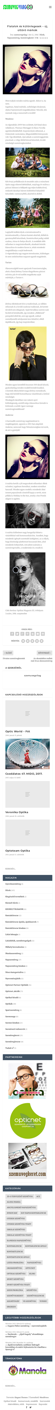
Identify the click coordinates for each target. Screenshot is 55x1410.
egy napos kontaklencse (33, 1213)
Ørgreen (11, 1307)
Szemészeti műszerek (15, 1029)
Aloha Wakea (13, 1202)
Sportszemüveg (12, 1010)
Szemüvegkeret (27, 38)
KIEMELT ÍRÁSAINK (14, 909)
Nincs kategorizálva (14, 972)
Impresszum (31, 1404)
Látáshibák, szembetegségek (18, 941)
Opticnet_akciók (12, 991)
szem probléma (15, 1290)
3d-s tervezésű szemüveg (20, 1196)
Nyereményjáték (12, 978)
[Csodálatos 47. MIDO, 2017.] (27, 754)
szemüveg (31, 1290)
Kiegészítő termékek (14, 896)
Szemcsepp (10, 1016)
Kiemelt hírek (11, 903)
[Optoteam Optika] (27, 833)
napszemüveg (34, 1262)
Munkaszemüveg (13, 953)
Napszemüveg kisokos (15, 966)
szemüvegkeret (15, 1296)
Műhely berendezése (14, 947)
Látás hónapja (11, 934)
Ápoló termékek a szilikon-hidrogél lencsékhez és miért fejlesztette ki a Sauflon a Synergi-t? (25, 1347)
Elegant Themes (21, 1397)
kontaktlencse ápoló (18, 1257)
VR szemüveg (29, 1301)
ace (38, 1196)
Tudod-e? (9, 1048)
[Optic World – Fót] (27, 713)
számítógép (13, 1301)
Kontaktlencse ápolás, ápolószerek (20, 922)
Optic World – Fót (17, 731)
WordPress (44, 1397)
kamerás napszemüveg (19, 1240)
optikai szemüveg (16, 1274)
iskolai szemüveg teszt (19, 1235)
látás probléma (15, 1262)
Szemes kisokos (12, 1023)
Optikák (9, 1004)
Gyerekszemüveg (13, 884)
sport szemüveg (15, 1279)
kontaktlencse (15, 1251)
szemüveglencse (35, 1296)
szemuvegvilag (20, 35)
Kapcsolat (43, 1404)
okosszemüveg (14, 1268)
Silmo (32, 1274)
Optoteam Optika (17, 850)
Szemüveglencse (12, 1042)
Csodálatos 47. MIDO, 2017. (23, 773)
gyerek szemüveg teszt (19, 1224)
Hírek (42, 35)
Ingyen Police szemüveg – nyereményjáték (27, 1326)
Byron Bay (12, 1213)
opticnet (30, 1268)
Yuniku (43, 1301)
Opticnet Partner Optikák (16, 985)
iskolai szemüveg (16, 1229)
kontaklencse (14, 1246)
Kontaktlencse (11, 915)
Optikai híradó (11, 997)
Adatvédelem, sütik (16, 1404)
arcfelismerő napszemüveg (21, 1207)
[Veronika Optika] (27, 794)
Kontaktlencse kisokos (15, 928)
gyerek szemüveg (16, 1218)
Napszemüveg (13, 38)
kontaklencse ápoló (35, 1246)
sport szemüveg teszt (18, 1285)
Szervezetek (45, 1401)
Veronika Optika (16, 812)
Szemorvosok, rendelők (28, 1401)
